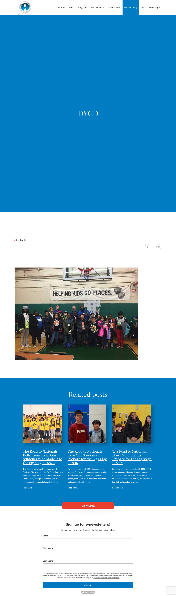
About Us (61, 7)
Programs (82, 7)
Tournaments (97, 7)
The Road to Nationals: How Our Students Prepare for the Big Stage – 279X (132, 457)
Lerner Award (113, 7)
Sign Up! (88, 584)
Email (45, 536)
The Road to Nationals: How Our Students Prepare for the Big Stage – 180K (87, 457)
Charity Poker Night (150, 7)
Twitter (158, 246)
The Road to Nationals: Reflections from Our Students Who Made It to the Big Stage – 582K (42, 457)
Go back (21, 240)
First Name (48, 548)
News (71, 7)
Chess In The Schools (25, 8)
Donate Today (130, 7)
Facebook (147, 246)
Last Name (48, 561)
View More (88, 506)
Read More (27, 487)
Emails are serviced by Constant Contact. (107, 578)
